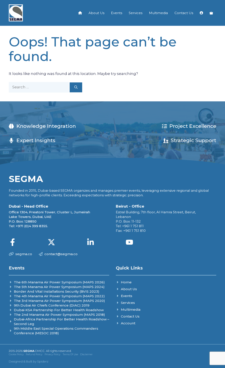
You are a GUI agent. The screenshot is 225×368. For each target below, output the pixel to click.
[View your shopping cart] (211, 13)
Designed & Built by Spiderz (28, 361)
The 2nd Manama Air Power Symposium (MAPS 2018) (59, 314)
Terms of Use (70, 354)
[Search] (76, 87)
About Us (96, 13)
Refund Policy (34, 354)
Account (128, 323)
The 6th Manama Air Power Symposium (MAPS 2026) (59, 282)
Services (135, 13)
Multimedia (158, 13)
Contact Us (183, 13)
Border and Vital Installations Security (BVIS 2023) (56, 291)
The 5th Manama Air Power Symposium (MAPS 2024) (59, 287)
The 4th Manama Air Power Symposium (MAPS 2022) (59, 296)
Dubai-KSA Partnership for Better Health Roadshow (59, 310)
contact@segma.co (61, 254)
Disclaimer (86, 354)
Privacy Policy (52, 354)
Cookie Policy (16, 354)
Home (126, 282)
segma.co (23, 254)
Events (116, 13)
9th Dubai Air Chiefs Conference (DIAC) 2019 (51, 305)
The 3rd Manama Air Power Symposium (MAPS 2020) (59, 301)
